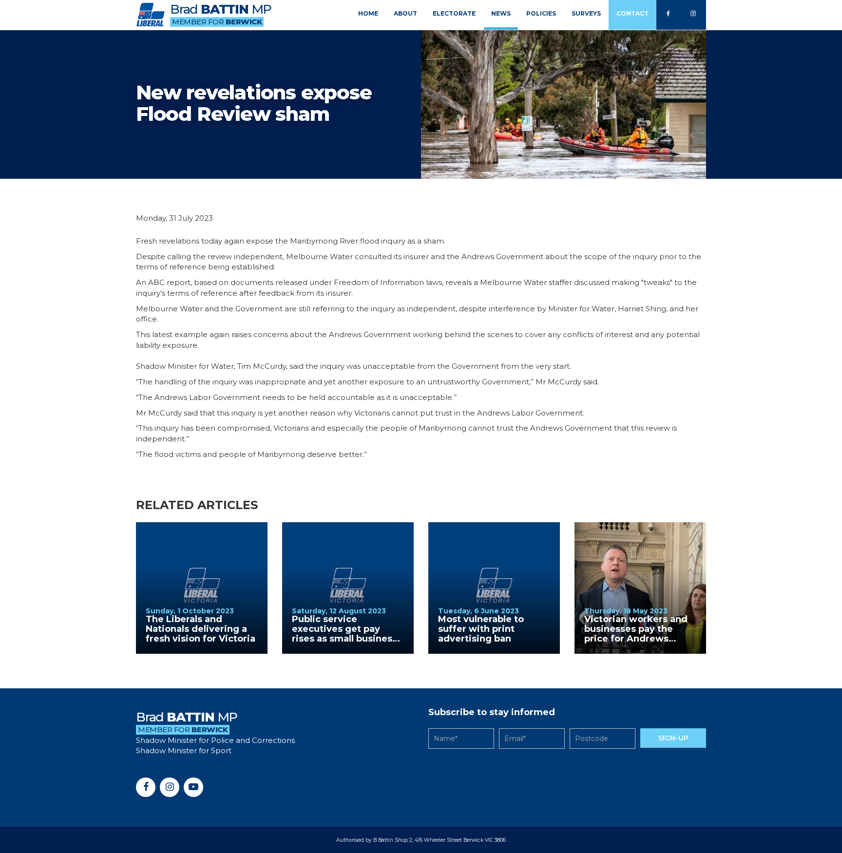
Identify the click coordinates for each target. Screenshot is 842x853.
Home (368, 13)
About (405, 13)
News (501, 13)
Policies (541, 13)
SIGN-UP (673, 738)
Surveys (586, 13)
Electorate (454, 13)
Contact (632, 13)
